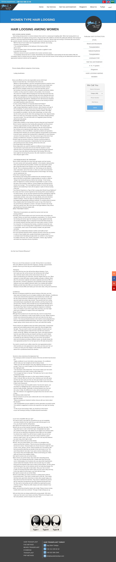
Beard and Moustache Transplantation (94, 45)
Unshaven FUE (94, 58)
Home (41, 7)
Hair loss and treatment (67, 7)
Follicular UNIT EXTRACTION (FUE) (94, 38)
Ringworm (83, 7)
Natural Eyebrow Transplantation (94, 52)
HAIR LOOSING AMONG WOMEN (94, 75)
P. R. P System (94, 66)
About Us (93, 7)
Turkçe (102, 7)
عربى (110, 7)
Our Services (51, 7)
